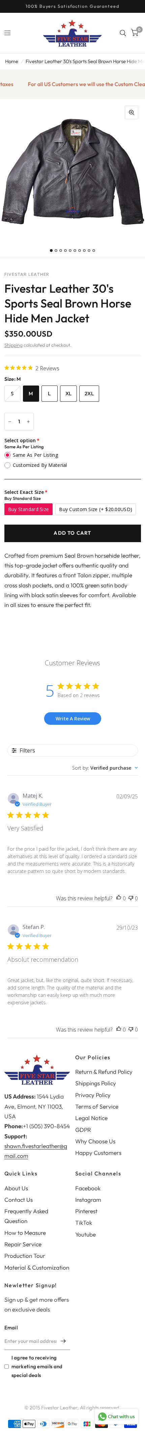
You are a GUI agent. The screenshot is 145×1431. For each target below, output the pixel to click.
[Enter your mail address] (63, 1341)
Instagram (88, 1199)
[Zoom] (131, 112)
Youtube (85, 1234)
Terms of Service (96, 1106)
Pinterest (86, 1211)
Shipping (13, 345)
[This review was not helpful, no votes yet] (130, 898)
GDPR (83, 1129)
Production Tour (24, 1255)
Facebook (87, 1188)
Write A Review (73, 718)
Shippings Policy (95, 1083)
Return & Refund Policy (104, 1071)
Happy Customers (98, 1152)
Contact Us (18, 1199)
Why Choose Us (95, 1141)
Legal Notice (91, 1117)
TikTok (83, 1222)
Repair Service (22, 1244)
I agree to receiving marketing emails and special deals (37, 1366)
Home (11, 61)
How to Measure (25, 1232)
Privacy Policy (93, 1094)
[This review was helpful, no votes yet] (118, 898)
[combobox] (105, 768)
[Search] (122, 33)
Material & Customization (36, 1267)
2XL (89, 393)
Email (11, 1327)
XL (68, 393)
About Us (16, 1188)
